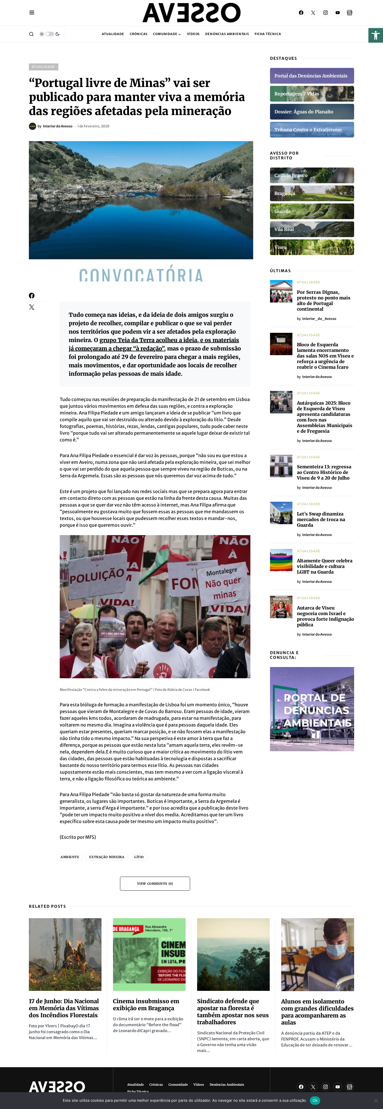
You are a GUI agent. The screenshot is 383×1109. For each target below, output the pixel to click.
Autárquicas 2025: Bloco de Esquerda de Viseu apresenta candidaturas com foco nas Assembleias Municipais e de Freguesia (324, 417)
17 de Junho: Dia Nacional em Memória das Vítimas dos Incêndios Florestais (64, 1008)
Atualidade (44, 67)
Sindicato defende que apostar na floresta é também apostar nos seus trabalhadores (233, 1012)
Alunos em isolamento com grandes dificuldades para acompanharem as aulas (317, 1012)
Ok (315, 1100)
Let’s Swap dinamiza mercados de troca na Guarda (321, 519)
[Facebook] (301, 12)
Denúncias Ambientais (227, 1085)
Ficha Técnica (138, 1092)
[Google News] (349, 12)
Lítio (139, 857)
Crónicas (156, 1085)
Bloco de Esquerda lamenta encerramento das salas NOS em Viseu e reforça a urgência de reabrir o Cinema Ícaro (325, 356)
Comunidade (178, 1085)
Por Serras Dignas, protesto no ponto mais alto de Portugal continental (323, 300)
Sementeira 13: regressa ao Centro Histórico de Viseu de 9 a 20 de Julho (324, 472)
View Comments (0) (155, 884)
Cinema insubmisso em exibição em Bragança (146, 1005)
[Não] (376, 1100)
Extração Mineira (106, 857)
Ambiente (70, 857)
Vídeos (198, 1085)
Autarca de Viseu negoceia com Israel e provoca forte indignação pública (325, 616)
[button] (375, 35)
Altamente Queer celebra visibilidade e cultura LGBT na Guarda (324, 566)
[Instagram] (325, 12)
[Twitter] (313, 12)
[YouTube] (337, 12)
